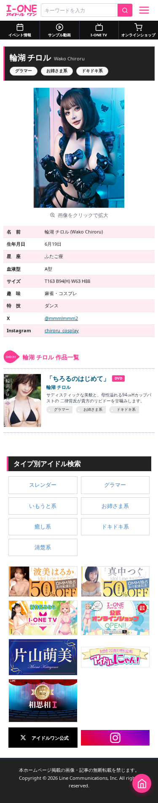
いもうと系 (42, 506)
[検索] (125, 10)
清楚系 (43, 547)
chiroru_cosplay (62, 330)
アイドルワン (21, 10)
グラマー (23, 70)
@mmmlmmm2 (61, 318)
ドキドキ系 (92, 70)
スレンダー (42, 484)
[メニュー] (144, 10)
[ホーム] (141, 783)
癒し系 (43, 526)
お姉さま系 (56, 70)
